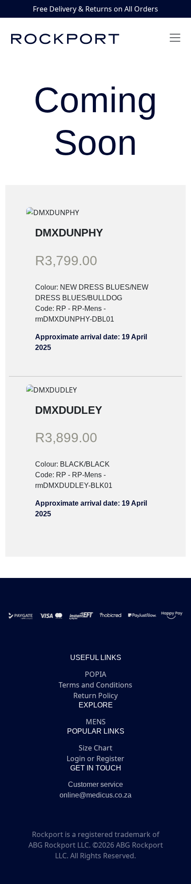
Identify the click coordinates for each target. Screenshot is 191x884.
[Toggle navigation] (175, 37)
